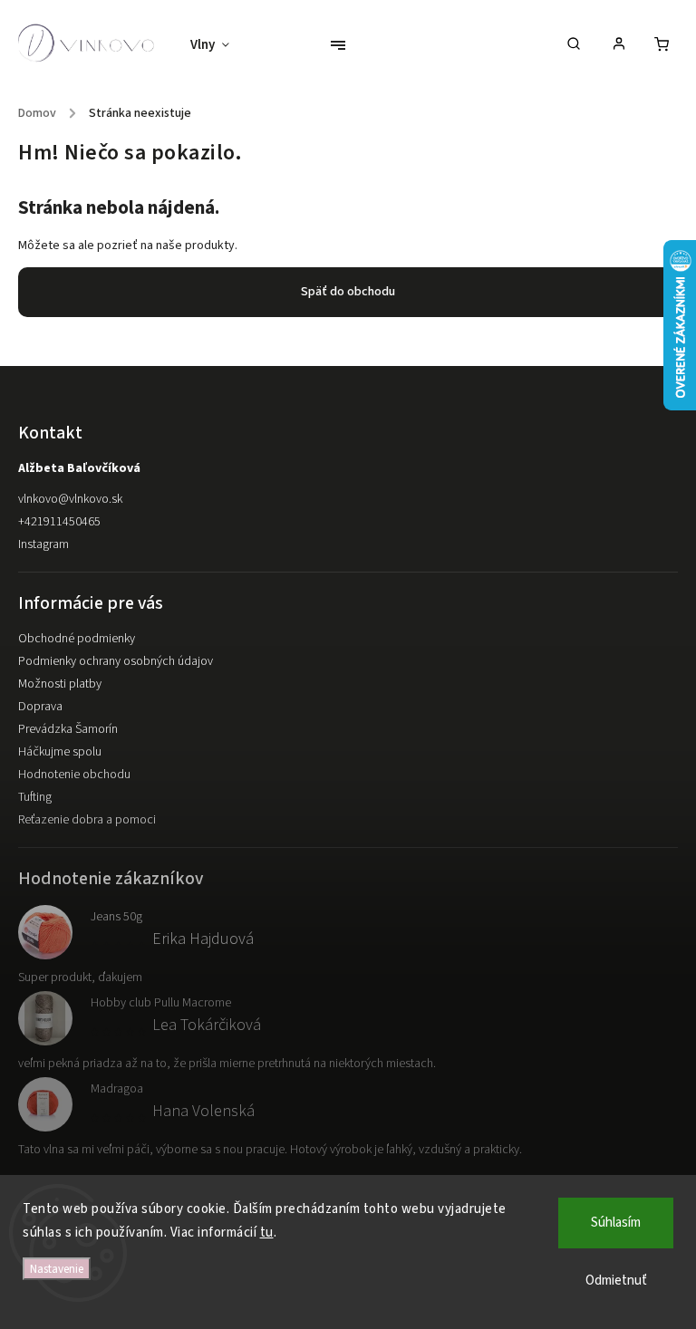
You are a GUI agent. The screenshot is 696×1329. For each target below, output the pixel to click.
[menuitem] (218, 45)
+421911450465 (59, 522)
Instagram (43, 544)
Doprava (40, 707)
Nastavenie (56, 1268)
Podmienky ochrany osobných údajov (115, 661)
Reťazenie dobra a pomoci (87, 820)
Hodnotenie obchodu (74, 775)
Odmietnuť (616, 1280)
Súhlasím (616, 1222)
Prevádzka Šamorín (68, 729)
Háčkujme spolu (60, 752)
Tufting (35, 797)
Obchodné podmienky (76, 639)
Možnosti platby (60, 684)
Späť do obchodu (348, 292)
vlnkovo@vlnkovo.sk (70, 499)
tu (267, 1232)
